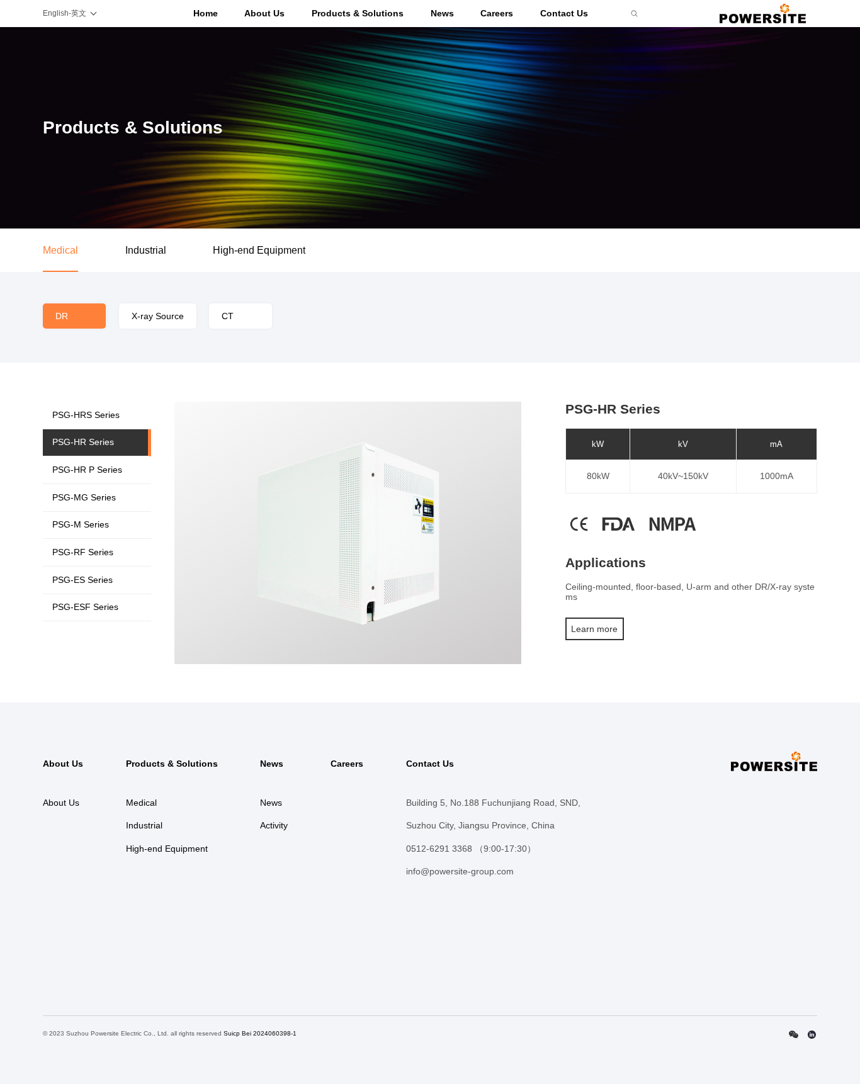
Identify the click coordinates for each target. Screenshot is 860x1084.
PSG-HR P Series (87, 470)
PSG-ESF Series (85, 607)
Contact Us (564, 13)
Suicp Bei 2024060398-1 (260, 1033)
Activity (274, 825)
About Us (264, 13)
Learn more (594, 629)
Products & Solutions (358, 13)
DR (61, 316)
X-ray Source (158, 316)
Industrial (145, 250)
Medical (60, 250)
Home (205, 13)
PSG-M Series (80, 524)
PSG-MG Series (84, 497)
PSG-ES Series (82, 580)
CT (228, 316)
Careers (496, 13)
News (442, 13)
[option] (348, 532)
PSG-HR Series (83, 442)
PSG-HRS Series (86, 415)
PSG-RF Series (82, 552)
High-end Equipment (259, 250)
